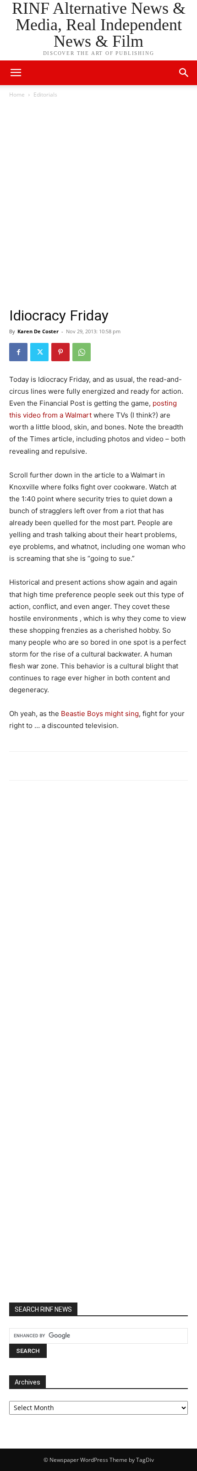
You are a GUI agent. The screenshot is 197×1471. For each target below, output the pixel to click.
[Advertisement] (98, 202)
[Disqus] (98, 914)
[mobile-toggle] (15, 72)
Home (17, 94)
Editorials (45, 94)
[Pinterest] (60, 352)
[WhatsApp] (81, 352)
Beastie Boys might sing (100, 713)
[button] (184, 72)
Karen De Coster (38, 331)
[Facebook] (18, 352)
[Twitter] (39, 352)
